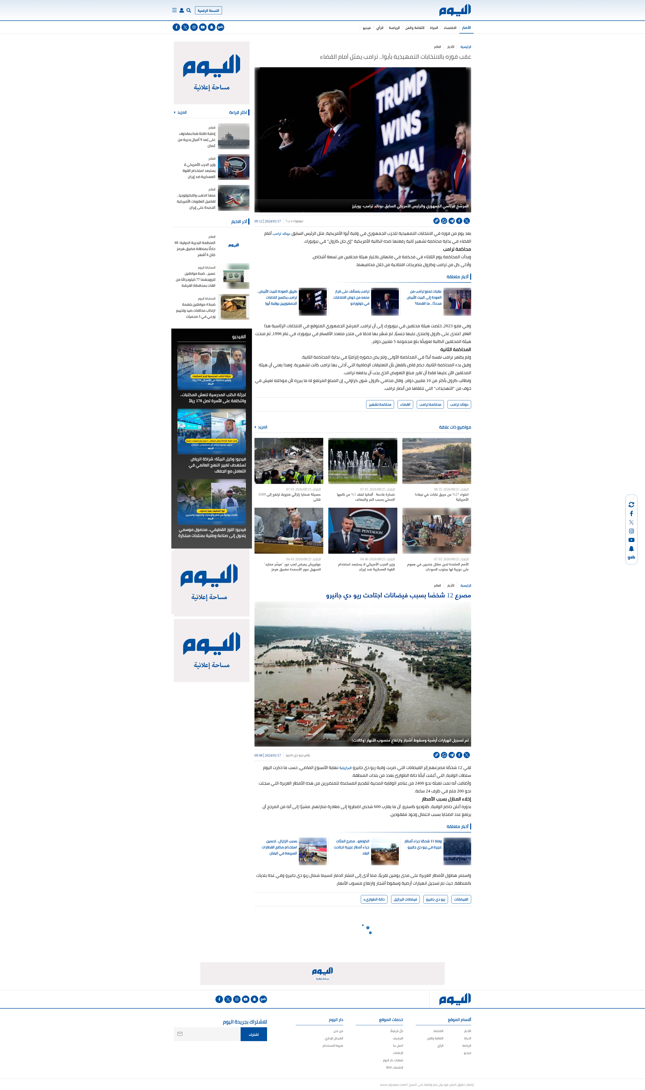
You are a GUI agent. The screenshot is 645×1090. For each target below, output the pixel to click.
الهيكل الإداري (334, 1038)
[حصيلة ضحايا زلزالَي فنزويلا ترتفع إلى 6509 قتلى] (288, 461)
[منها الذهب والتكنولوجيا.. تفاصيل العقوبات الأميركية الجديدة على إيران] (233, 198)
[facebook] (176, 27)
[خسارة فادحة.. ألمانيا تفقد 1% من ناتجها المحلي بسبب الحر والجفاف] (362, 461)
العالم (437, 47)
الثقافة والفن (415, 27)
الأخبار (466, 27)
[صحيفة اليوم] (451, 10)
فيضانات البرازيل (405, 899)
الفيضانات (461, 899)
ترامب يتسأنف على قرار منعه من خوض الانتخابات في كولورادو (351, 297)
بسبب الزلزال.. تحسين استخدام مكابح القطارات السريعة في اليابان (279, 847)
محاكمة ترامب (430, 404)
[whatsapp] (444, 221)
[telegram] (451, 221)
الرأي (379, 27)
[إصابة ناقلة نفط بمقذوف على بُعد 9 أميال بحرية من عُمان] (233, 136)
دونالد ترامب (282, 233)
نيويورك (298, 221)
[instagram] (194, 27)
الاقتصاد (450, 27)
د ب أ (289, 221)
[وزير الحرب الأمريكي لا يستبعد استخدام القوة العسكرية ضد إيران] (362, 531)
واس (307, 755)
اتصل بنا (398, 1045)
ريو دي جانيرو (294, 755)
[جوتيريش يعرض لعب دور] (288, 531)
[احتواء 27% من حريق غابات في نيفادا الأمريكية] (436, 461)
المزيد (262, 427)
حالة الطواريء (374, 899)
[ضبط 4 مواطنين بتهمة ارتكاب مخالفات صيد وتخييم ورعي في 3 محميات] (233, 307)
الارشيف (398, 1038)
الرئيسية (466, 47)
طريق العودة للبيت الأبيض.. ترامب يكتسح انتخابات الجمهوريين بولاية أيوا (277, 297)
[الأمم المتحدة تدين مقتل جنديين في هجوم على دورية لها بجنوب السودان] (436, 531)
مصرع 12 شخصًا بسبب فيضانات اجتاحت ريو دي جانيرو (398, 594)
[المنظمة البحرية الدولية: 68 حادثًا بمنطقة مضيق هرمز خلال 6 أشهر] (233, 245)
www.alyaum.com (393, 1084)
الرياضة (394, 27)
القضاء (405, 404)
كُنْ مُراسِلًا (396, 1031)
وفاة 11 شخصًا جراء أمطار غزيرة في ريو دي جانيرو (422, 844)
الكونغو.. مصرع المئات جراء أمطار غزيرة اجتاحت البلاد (351, 847)
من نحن (338, 1031)
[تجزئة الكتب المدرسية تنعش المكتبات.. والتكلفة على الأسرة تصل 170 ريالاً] (211, 367)
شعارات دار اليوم (393, 1060)
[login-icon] (181, 10)
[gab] (220, 27)
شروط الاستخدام (333, 1045)
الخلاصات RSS (394, 1067)
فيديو (367, 27)
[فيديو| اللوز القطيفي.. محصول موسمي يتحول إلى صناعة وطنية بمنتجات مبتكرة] (211, 502)
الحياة (434, 27)
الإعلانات (398, 1053)
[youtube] (203, 27)
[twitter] (185, 27)
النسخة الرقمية (208, 10)
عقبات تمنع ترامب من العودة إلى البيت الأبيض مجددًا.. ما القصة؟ (424, 297)
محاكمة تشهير (380, 404)
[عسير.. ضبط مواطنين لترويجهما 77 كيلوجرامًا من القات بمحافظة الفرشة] (233, 276)
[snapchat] (211, 27)
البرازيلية (345, 767)
